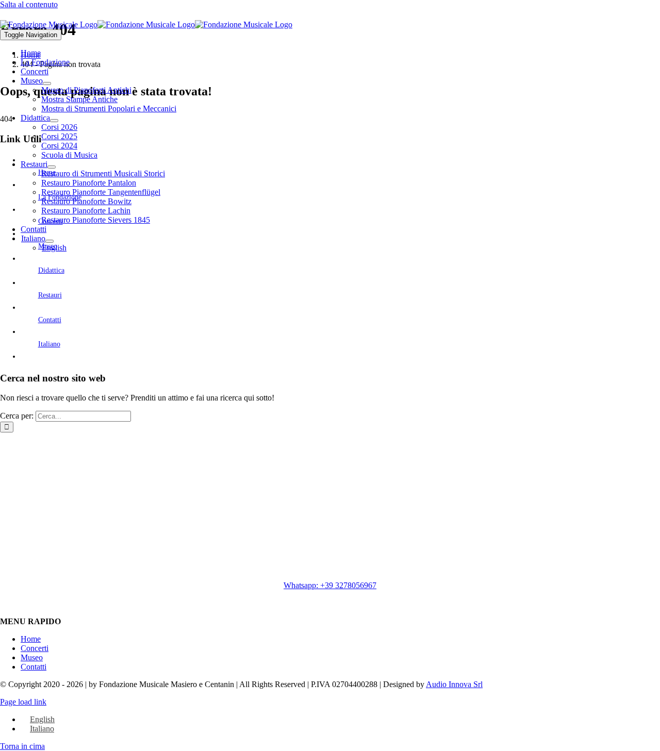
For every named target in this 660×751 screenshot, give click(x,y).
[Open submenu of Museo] (47, 83)
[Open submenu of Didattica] (54, 120)
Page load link (23, 701)
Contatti (49, 320)
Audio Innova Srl (454, 684)
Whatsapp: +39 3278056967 (330, 585)
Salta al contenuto (29, 4)
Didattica (51, 270)
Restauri (50, 295)
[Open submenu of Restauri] (51, 167)
